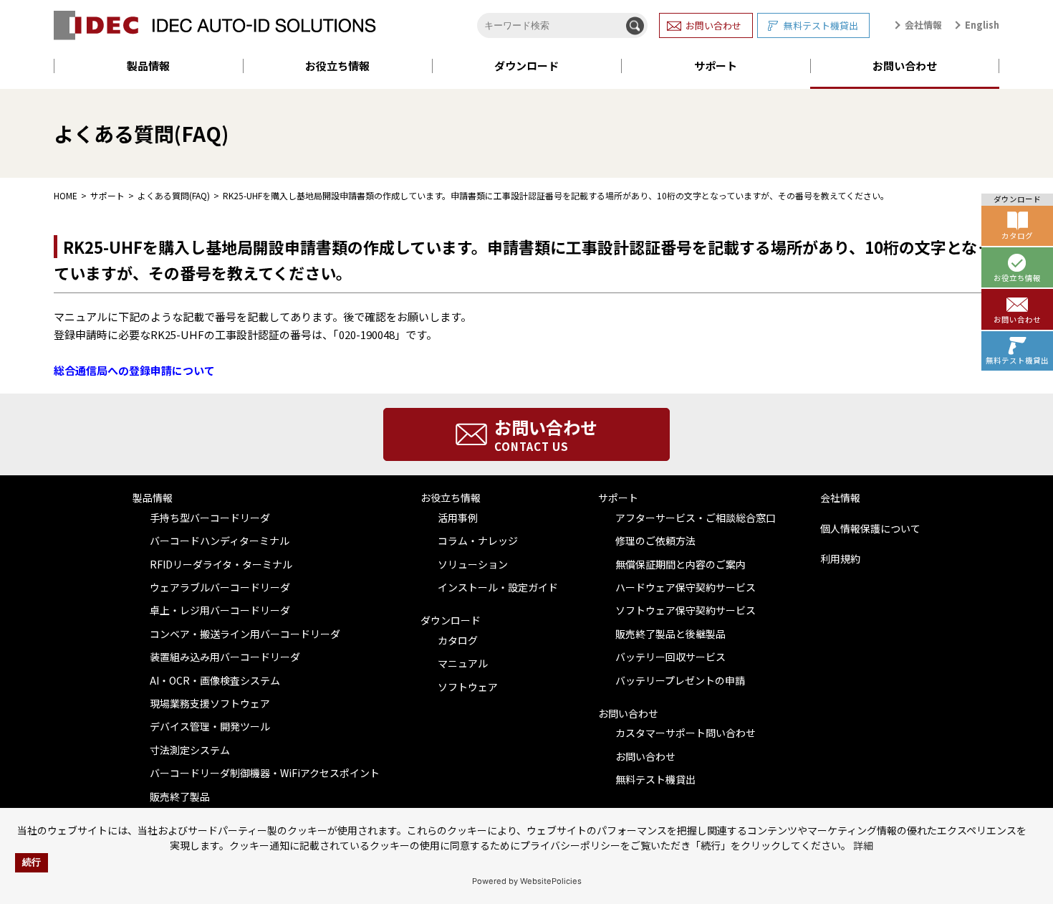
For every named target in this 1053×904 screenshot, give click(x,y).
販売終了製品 (180, 796)
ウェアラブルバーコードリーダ (220, 587)
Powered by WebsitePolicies (527, 881)
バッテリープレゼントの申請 (680, 680)
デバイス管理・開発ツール (210, 726)
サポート (715, 65)
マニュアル (463, 663)
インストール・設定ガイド (498, 587)
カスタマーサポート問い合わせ (685, 732)
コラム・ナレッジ (478, 540)
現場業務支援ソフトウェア (210, 703)
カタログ (458, 640)
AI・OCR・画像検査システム (215, 680)
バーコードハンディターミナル (219, 540)
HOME (65, 195)
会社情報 (923, 25)
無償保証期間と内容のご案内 (680, 564)
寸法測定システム (190, 750)
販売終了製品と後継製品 (670, 634)
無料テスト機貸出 (821, 25)
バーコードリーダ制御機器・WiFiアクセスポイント (265, 773)
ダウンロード (526, 65)
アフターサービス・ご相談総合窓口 (695, 517)
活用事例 (458, 517)
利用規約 (840, 558)
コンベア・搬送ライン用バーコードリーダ (245, 634)
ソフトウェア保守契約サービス (685, 610)
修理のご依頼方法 (655, 540)
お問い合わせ (713, 25)
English (982, 25)
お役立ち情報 (337, 65)
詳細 (863, 845)
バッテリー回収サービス (670, 657)
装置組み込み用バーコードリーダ (225, 657)
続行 (31, 862)
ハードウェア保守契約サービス (685, 587)
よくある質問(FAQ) (174, 195)
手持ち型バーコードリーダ (210, 517)
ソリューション (473, 564)
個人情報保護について (870, 528)
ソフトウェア (468, 687)
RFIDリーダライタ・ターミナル (221, 564)
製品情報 (148, 65)
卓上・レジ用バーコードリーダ (220, 610)
